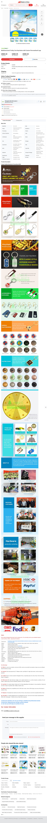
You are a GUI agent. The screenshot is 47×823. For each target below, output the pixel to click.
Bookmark (14, 786)
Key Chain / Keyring (27, 784)
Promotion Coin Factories (31, 807)
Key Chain (11, 8)
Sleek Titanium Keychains (31, 798)
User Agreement (29, 818)
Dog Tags (25, 786)
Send (11, 737)
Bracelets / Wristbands (5, 786)
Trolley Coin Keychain (31, 809)
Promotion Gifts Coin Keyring (7, 809)
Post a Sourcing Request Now (34, 737)
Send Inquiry (12, 59)
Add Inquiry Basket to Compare (23, 43)
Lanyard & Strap (37, 784)
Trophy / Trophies (4, 782)
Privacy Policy (40, 818)
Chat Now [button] (36, 59)
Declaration (35, 818)
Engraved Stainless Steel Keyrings (8, 801)
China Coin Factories (11, 807)
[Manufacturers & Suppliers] (23, 2)
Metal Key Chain (16, 8)
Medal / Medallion (15, 782)
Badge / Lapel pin (27, 782)
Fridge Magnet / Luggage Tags (40, 786)
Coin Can (3, 807)
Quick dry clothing (4, 784)
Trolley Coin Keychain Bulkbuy (35, 812)
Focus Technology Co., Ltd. (16, 818)
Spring (13, 784)
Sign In (3, 115)
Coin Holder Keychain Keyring (20, 809)
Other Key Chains (5, 798)
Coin (35, 782)
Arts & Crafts (6, 8)
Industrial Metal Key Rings (21, 801)
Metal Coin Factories (21, 807)
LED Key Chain (22, 798)
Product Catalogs (17, 780)
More (2, 814)
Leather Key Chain (14, 798)
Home (2, 8)
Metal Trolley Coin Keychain (7, 812)
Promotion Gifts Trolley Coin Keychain (21, 812)
